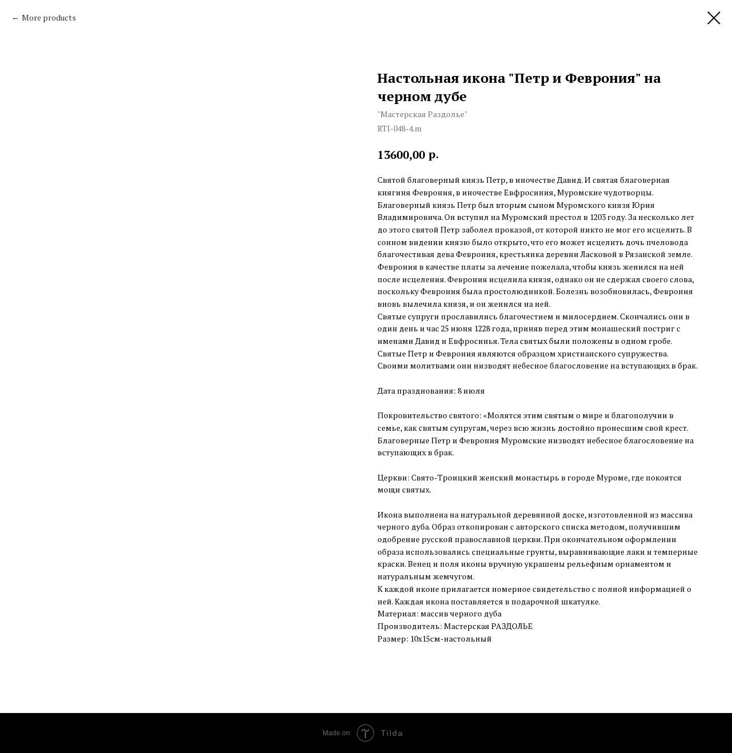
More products (49, 17)
